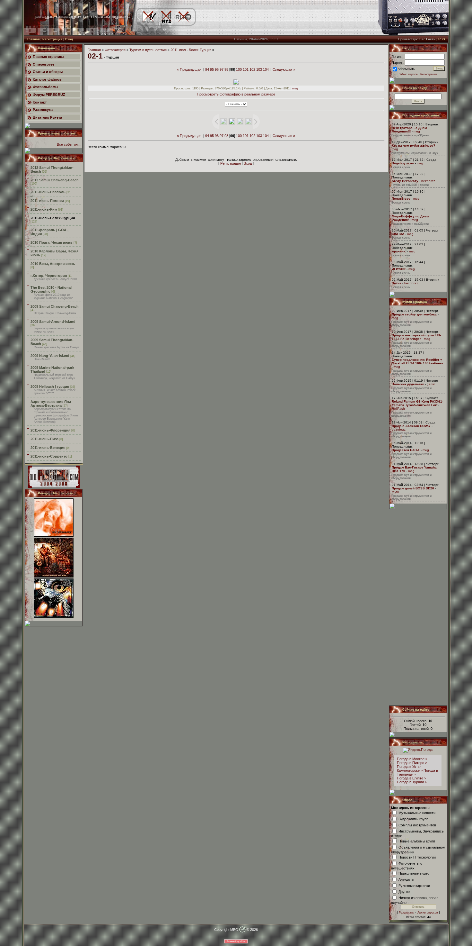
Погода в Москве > (412, 759)
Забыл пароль (408, 74)
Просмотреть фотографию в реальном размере (236, 94)
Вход (69, 39)
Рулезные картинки (414, 885)
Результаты (406, 912)
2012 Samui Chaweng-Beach (55, 180)
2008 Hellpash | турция (50, 386)
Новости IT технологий (417, 857)
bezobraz (428, 181)
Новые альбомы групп (416, 841)
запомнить (406, 69)
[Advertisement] (418, 607)
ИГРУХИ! (399, 269)
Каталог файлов (47, 79)
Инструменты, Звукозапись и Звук (414, 153)
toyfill (395, 492)
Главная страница (48, 57)
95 (212, 69)
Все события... (69, 144)
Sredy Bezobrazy (405, 181)
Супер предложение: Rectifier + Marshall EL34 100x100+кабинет (417, 361)
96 (217, 69)
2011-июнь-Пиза (44, 439)
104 (266, 69)
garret (431, 384)
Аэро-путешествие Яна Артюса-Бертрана (51, 403)
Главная (33, 39)
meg (295, 88)
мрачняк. (399, 251)
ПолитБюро (401, 198)
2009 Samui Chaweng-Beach (55, 306)
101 (246, 69)
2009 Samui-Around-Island (53, 321)
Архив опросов (427, 912)
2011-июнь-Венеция (48, 448)
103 (259, 69)
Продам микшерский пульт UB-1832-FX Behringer (416, 337)
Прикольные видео (413, 873)
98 (226, 69)
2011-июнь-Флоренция (50, 430)
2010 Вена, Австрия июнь (53, 264)
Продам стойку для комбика (414, 314)
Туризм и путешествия (148, 50)
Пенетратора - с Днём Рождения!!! (409, 129)
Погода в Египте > (411, 778)
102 (252, 69)
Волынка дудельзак (408, 384)
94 (207, 69)
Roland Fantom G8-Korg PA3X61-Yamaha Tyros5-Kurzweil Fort (417, 403)
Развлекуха (43, 110)
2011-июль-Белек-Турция (53, 218)
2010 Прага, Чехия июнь (52, 242)
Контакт (40, 102)
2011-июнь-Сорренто (49, 456)
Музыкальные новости (416, 812)
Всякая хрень (400, 167)
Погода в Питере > (412, 763)
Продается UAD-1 (406, 450)
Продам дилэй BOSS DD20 (413, 488)
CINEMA (398, 234)
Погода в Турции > (412, 782)
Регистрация (52, 39)
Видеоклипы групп (413, 819)
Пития (396, 283)
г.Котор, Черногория (49, 275)
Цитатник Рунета (47, 117)
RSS (441, 39)
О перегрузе (43, 64)
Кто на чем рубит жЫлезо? (413, 145)
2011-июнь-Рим (44, 209)
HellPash (398, 408)
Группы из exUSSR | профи (410, 184)
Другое (404, 891)
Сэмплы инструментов (417, 825)
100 (239, 69)
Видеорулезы (403, 163)
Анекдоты (406, 879)
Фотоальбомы (45, 87)
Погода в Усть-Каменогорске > (410, 768)
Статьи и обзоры (48, 72)
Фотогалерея (115, 50)
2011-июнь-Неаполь (48, 192)
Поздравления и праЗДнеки (410, 135)
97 (221, 69)
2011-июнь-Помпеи (47, 201)
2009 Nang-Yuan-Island (50, 356)
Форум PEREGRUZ (49, 94)
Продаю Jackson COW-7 (411, 426)
